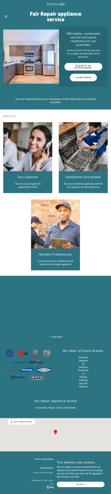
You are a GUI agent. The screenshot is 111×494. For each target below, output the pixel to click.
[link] (55, 20)
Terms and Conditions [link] (45, 459)
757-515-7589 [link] (55, 4)
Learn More (83, 77)
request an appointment (83, 67)
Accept (81, 484)
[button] (11, 16)
